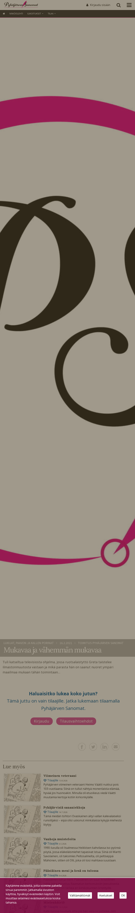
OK (123, 895)
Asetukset (105, 895)
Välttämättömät (80, 895)
